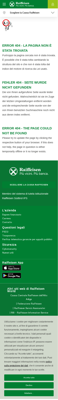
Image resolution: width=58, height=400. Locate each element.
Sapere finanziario (11, 214)
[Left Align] (52, 12)
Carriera (6, 218)
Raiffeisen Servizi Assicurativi (29, 308)
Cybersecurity (9, 249)
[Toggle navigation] (4, 4)
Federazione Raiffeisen (29, 303)
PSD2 (5, 231)
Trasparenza (9, 235)
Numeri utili (8, 252)
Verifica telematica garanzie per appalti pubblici (27, 239)
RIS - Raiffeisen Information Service (29, 312)
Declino (29, 385)
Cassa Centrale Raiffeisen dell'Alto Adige (28, 297)
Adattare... (29, 393)
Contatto (7, 222)
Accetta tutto (29, 377)
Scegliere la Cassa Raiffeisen (29, 185)
